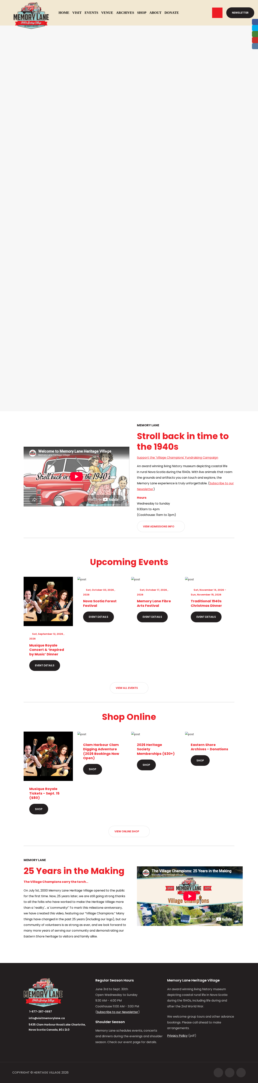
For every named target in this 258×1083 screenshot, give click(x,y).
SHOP (38, 809)
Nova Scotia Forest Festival (100, 603)
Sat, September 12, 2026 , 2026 (46, 636)
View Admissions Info (159, 526)
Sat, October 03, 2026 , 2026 (99, 592)
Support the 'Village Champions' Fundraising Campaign (177, 457)
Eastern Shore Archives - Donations (209, 746)
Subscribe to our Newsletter (117, 1012)
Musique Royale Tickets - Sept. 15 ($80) (44, 793)
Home (64, 13)
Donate (172, 13)
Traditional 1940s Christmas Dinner (206, 603)
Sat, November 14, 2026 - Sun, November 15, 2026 (208, 592)
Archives (125, 13)
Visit (77, 13)
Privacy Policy (177, 1035)
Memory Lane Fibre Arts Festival (154, 603)
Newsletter (240, 13)
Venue (107, 13)
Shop (141, 13)
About (155, 13)
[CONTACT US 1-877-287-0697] (217, 13)
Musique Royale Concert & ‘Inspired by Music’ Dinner (46, 650)
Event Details (44, 665)
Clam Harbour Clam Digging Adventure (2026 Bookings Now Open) (101, 751)
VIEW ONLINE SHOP (127, 831)
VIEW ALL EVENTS (127, 688)
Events (91, 13)
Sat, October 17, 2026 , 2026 (152, 592)
